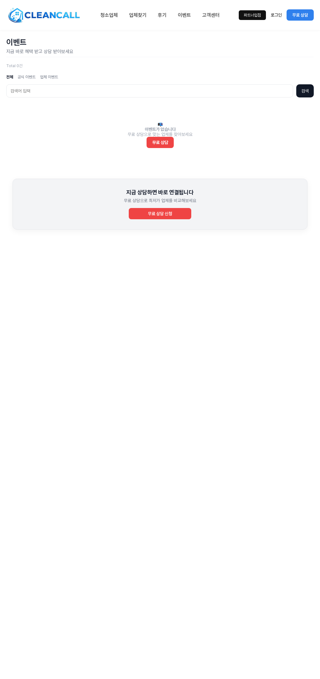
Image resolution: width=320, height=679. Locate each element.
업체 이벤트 (49, 77)
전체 (9, 77)
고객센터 (211, 15)
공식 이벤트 (27, 77)
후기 (162, 15)
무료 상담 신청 (160, 213)
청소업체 (109, 15)
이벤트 (184, 15)
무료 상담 (300, 14)
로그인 (276, 14)
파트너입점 (252, 15)
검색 (305, 90)
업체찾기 (138, 15)
